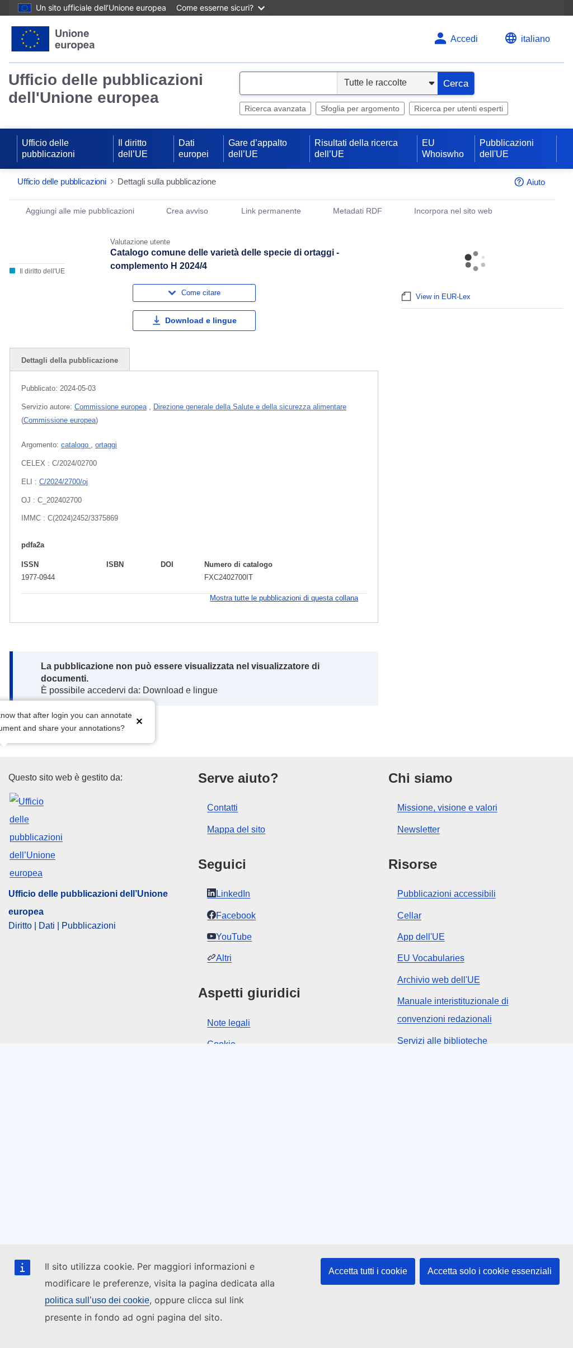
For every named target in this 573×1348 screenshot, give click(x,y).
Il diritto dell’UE (133, 148)
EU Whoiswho (443, 148)
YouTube (234, 937)
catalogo (76, 445)
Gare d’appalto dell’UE (257, 148)
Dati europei (194, 148)
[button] (139, 720)
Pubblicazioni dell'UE (507, 148)
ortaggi (106, 445)
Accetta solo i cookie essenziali (490, 1271)
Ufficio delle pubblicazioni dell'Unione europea (105, 88)
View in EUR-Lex (443, 296)
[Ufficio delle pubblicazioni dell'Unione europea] (53, 38)
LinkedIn (233, 893)
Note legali (228, 1023)
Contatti (222, 807)
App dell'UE (421, 937)
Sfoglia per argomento (360, 108)
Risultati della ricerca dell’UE (356, 148)
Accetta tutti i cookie (367, 1271)
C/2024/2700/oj (63, 481)
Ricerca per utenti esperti (458, 108)
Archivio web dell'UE (438, 980)
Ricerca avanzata (275, 108)
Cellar (409, 915)
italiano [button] (535, 39)
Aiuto (536, 182)
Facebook (236, 915)
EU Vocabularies (430, 958)
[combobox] (288, 83)
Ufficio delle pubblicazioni (48, 148)
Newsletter (418, 829)
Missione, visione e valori (447, 807)
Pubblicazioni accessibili (446, 893)
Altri (224, 958)
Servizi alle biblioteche (442, 1041)
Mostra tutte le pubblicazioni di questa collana (284, 598)
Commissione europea (110, 407)
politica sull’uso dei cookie (97, 1300)
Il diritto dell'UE (41, 271)
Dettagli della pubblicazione (69, 360)
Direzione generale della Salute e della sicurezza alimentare (249, 407)
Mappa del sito (236, 829)
